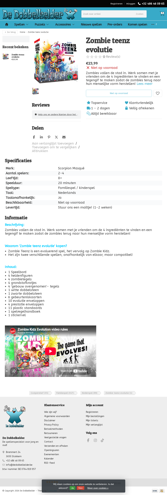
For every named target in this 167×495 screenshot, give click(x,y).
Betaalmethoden (53, 429)
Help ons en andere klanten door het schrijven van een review (59, 114)
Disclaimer (49, 420)
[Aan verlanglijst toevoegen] (157, 93)
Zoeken (139, 14)
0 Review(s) (111, 57)
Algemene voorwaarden (57, 416)
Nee (80, 488)
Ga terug (11, 32)
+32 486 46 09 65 (153, 3)
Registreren (116, 3)
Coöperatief (39, 393)
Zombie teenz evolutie (18, 56)
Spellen (19, 24)
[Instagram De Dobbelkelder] (96, 441)
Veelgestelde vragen (55, 437)
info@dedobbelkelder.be (19, 465)
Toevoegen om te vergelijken (54, 147)
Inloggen (130, 3)
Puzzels (40, 24)
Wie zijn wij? (50, 412)
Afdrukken (40, 151)
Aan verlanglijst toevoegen (53, 143)
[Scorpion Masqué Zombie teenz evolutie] (5, 56)
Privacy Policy (51, 424)
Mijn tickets (92, 420)
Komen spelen (137, 24)
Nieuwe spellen (91, 24)
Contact (48, 441)
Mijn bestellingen (95, 416)
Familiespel (65, 393)
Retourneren (51, 433)
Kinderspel (89, 393)
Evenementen (51, 454)
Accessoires (63, 24)
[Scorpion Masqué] (156, 41)
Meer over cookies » (97, 488)
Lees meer (144, 84)
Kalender (49, 458)
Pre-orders (114, 24)
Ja (72, 488)
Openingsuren (51, 450)
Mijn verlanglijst (94, 424)
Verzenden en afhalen (56, 446)
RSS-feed (49, 463)
